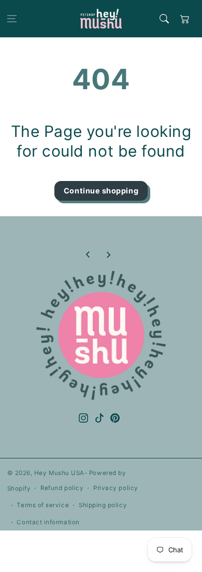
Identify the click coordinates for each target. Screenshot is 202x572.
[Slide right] (108, 254)
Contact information (48, 522)
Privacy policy (115, 488)
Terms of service (43, 505)
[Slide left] (88, 254)
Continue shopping (101, 190)
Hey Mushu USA (59, 473)
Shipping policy (103, 505)
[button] (12, 18)
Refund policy (61, 488)
